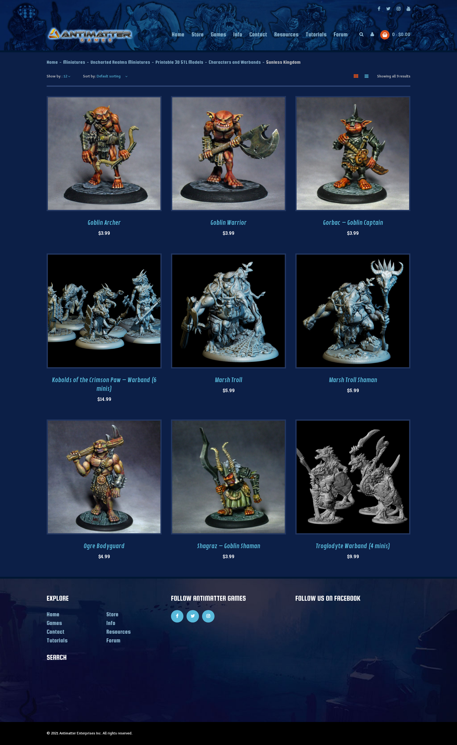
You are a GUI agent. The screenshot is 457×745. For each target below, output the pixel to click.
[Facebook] (379, 9)
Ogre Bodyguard (104, 546)
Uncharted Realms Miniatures (120, 62)
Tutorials (57, 640)
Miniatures (74, 62)
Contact (55, 631)
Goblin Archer (104, 223)
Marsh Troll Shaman (353, 380)
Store (112, 614)
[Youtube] (408, 9)
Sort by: (89, 76)
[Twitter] (388, 9)
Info (110, 623)
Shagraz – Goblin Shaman (228, 546)
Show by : (54, 76)
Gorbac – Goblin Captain (353, 223)
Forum (113, 640)
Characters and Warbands (235, 62)
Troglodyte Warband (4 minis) (353, 546)
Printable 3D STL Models (179, 62)
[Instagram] (398, 9)
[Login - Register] (372, 34)
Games (54, 623)
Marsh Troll (228, 380)
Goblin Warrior (228, 223)
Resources (118, 631)
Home (52, 62)
